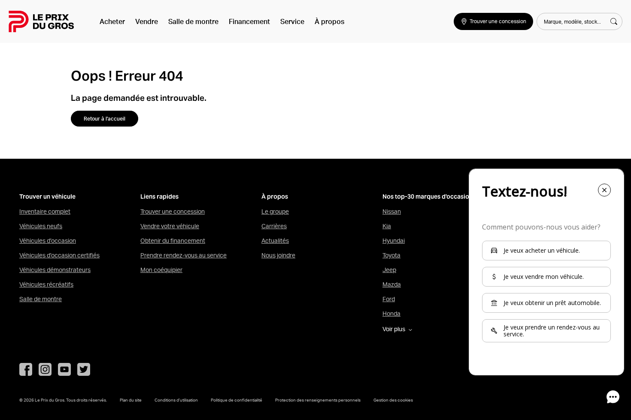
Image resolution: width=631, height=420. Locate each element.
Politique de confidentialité (236, 399)
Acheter (112, 21)
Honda (391, 313)
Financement (249, 21)
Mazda (391, 284)
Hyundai (393, 240)
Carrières (274, 226)
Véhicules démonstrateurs (55, 269)
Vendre (146, 21)
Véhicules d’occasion (47, 240)
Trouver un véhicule (47, 196)
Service (292, 21)
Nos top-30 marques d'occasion (427, 196)
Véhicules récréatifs (46, 284)
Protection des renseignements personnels (318, 399)
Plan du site (131, 399)
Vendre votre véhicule (169, 226)
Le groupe (275, 211)
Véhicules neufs (40, 226)
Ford (388, 299)
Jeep (389, 269)
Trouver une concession (172, 211)
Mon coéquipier (161, 269)
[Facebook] (25, 369)
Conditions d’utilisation (176, 399)
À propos (329, 21)
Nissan (391, 211)
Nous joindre (278, 255)
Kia (386, 226)
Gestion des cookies (393, 399)
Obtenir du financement (172, 240)
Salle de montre (193, 21)
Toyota (391, 255)
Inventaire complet (44, 211)
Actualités (275, 240)
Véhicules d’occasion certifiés (59, 255)
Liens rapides (159, 196)
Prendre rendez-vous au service (183, 255)
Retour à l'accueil (104, 118)
